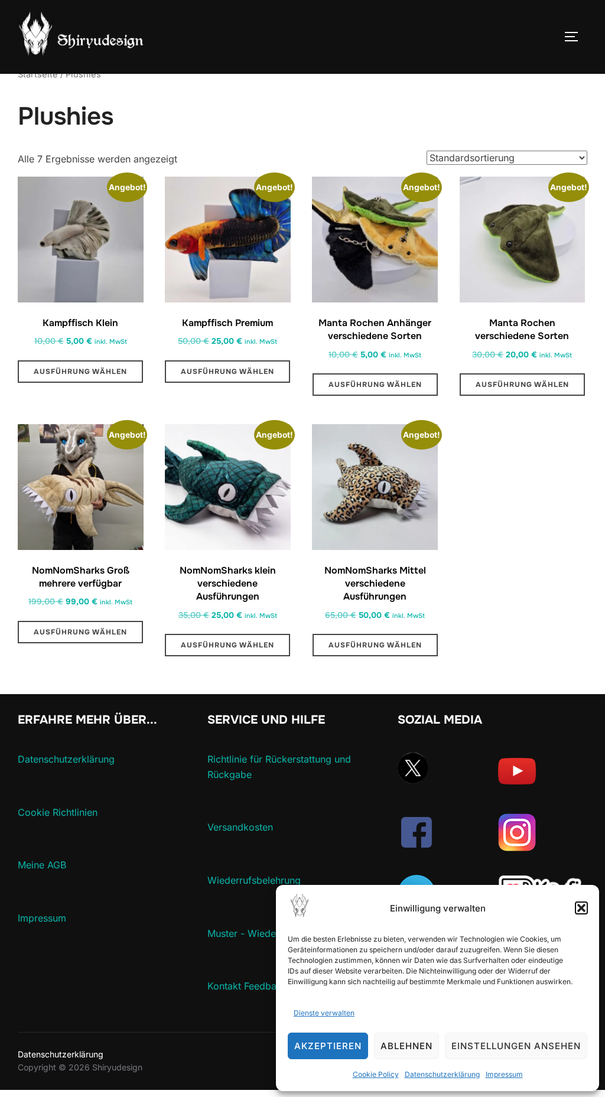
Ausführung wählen (80, 371)
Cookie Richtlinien (57, 812)
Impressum (504, 1074)
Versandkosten (240, 827)
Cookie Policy (376, 1074)
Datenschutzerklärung (442, 1074)
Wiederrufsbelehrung (254, 880)
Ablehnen (406, 1046)
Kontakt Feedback (247, 986)
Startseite (38, 74)
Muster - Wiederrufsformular (270, 933)
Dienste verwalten (324, 1012)
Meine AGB (42, 865)
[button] (581, 908)
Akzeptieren (328, 1046)
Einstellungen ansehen (516, 1046)
